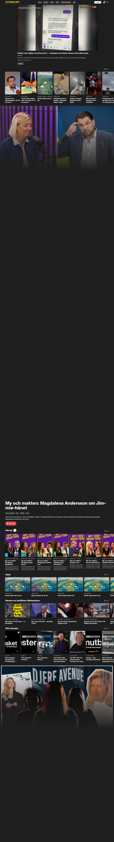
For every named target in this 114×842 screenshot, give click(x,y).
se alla (106, 69)
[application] (57, 28)
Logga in (97, 2)
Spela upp (12, 523)
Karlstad (20, 63)
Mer (74, 2)
